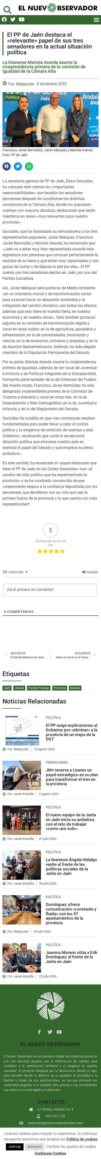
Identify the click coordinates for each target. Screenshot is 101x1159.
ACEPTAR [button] (15, 1146)
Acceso (92, 572)
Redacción (25, 84)
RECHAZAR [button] (34, 1146)
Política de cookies (82, 1139)
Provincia (59, 688)
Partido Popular (38, 688)
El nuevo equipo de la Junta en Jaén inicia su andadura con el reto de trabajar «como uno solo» (71, 821)
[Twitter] (13, 19)
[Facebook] (4, 19)
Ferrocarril (57, 762)
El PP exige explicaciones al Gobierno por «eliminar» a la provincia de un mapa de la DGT (71, 732)
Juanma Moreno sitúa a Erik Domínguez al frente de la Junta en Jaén (71, 957)
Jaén (7, 688)
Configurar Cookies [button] (50, 1153)
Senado (75, 688)
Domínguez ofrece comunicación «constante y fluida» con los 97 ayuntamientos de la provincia (71, 913)
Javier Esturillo (24, 794)
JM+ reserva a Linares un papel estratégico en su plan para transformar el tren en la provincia (72, 777)
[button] (7, 7)
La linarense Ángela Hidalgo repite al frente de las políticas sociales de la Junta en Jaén (71, 866)
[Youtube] (21, 19)
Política (12, 97)
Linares (19, 688)
